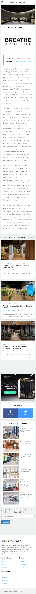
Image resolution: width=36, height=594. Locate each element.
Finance (10, 303)
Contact (4, 567)
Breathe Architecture (11, 270)
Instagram (4, 580)
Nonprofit (11, 263)
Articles (21, 567)
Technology (11, 344)
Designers (22, 564)
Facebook (4, 575)
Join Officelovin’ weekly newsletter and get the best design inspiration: (16, 511)
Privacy (3, 564)
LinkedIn (4, 577)
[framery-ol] (18, 387)
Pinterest (4, 583)
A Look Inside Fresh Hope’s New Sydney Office (16, 266)
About (3, 561)
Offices (21, 561)
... (29, 316)
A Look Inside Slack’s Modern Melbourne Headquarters (15, 347)
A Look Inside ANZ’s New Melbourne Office (18, 307)
